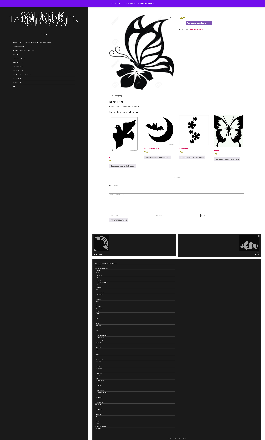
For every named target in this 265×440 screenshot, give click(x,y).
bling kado (98, 421)
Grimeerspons (99, 397)
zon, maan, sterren (100, 328)
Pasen (98, 277)
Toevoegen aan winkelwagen (198, 23)
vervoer (98, 320)
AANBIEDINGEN (18, 70)
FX (96, 395)
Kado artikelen (18, 66)
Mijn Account (18, 62)
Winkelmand (17, 78)
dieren (97, 289)
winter (97, 323)
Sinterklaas (99, 275)
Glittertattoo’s (43, 92)
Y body (98, 332)
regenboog (98, 361)
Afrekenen (17, 82)
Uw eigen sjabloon (19, 58)
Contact (54, 92)
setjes (97, 352)
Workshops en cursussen (22, 74)
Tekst (97, 318)
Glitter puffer (99, 342)
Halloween (99, 287)
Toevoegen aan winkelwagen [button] (122, 166)
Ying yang (98, 325)
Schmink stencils (99, 359)
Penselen (98, 366)
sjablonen (98, 270)
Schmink (16, 54)
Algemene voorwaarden (62, 92)
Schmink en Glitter (20, 92)
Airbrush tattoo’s (30, 92)
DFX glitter (98, 347)
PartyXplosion (99, 368)
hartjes (97, 311)
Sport (97, 316)
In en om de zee (100, 292)
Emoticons (98, 306)
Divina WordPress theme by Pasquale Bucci (177, 438)
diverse (98, 301)
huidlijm (97, 349)
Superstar (98, 364)
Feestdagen (194, 29)
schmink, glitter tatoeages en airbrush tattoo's (44, 19)
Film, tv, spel (99, 308)
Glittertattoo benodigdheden (24, 50)
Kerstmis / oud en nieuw (102, 282)
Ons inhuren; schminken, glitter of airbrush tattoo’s (32, 43)
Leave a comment (176, 177)
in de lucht (203, 29)
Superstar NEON (100, 337)
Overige (97, 354)
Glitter (97, 330)
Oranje (98, 284)
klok (96, 416)
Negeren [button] (150, 3)
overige (98, 344)
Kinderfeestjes (18, 47)
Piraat (97, 313)
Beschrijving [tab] (117, 96)
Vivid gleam (99, 375)
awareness (98, 299)
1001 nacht (98, 296)
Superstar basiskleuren (102, 335)
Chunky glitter (99, 373)
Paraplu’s (97, 411)
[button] (171, 17)
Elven (97, 304)
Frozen (97, 419)
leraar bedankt (99, 414)
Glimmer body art (100, 340)
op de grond (100, 294)
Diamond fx (98, 371)
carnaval (99, 280)
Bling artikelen (99, 409)
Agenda (49, 92)
